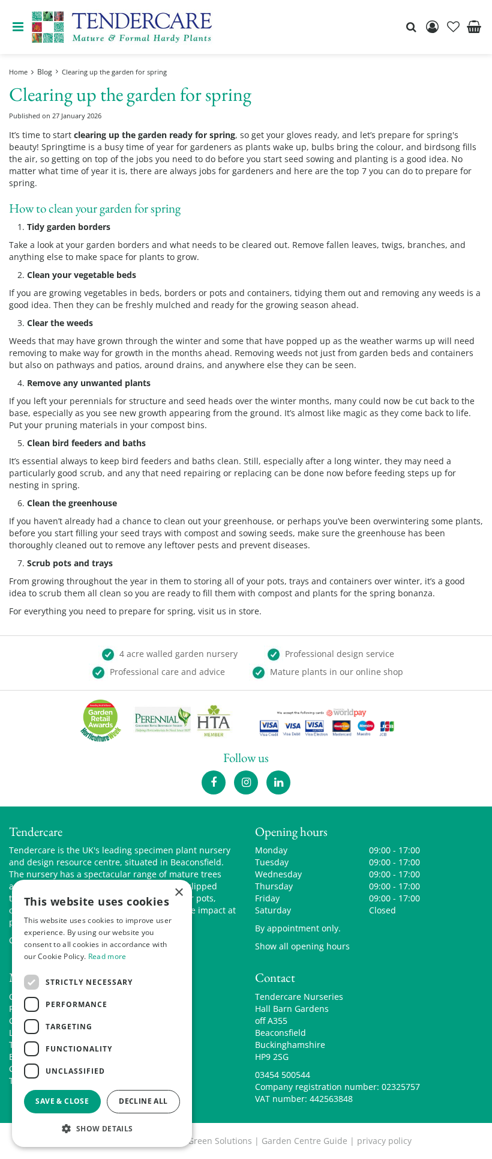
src (411, 27)
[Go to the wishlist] (453, 27)
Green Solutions (220, 1140)
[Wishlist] (453, 27)
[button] (102, 1128)
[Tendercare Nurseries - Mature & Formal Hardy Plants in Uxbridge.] (122, 27)
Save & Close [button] (62, 1101)
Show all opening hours (302, 946)
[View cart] (474, 27)
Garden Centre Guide (304, 1140)
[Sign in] (432, 27)
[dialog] (102, 1013)
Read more (107, 956)
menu (18, 27)
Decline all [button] (143, 1101)
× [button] (178, 892)
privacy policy (384, 1140)
